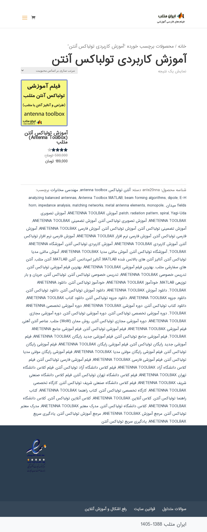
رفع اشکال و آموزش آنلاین (106, 509)
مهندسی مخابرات (64, 190)
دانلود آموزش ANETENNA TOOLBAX (137, 290)
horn (32, 205)
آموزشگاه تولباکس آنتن (148, 252)
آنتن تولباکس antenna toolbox (105, 190)
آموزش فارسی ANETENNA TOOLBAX (69, 229)
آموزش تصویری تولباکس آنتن (122, 221)
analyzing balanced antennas (52, 198)
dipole (173, 198)
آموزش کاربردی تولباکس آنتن (89, 244)
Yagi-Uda (178, 213)
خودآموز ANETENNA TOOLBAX (132, 283)
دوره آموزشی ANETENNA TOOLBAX (113, 306)
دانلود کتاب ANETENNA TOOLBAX (55, 298)
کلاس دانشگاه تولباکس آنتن (123, 406)
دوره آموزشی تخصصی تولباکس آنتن (138, 313)
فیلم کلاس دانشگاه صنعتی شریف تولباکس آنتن (98, 383)
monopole (155, 205)
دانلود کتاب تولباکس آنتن (165, 306)
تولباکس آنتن (55, 275)
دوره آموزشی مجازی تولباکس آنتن (119, 321)
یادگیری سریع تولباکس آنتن (124, 422)
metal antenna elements (125, 205)
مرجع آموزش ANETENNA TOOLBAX (132, 414)
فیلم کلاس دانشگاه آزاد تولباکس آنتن (86, 368)
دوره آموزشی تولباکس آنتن (85, 313)
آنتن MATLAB (64, 259)
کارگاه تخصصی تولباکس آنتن (123, 391)
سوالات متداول (174, 509)
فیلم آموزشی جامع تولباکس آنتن (141, 337)
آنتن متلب (43, 259)
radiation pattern (144, 213)
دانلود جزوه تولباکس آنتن (106, 298)
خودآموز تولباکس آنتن (87, 283)
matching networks (88, 205)
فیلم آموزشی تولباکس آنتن (104, 329)
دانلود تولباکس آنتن (42, 290)
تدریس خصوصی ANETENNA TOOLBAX (153, 275)
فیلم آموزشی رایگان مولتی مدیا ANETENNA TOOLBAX (118, 352)
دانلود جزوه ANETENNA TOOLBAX (157, 298)
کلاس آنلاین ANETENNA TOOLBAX (122, 398)
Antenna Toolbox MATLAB (101, 198)
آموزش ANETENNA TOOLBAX (92, 213)
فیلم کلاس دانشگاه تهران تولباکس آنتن (105, 375)
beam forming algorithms (145, 198)
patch (123, 213)
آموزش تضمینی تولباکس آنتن (162, 229)
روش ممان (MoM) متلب (70, 321)
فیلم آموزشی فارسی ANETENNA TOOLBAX (127, 360)
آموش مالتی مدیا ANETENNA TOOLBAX (94, 252)
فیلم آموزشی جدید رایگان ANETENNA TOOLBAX (73, 337)
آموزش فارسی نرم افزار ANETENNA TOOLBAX (114, 236)
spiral (164, 213)
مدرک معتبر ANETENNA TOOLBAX (69, 406)
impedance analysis (54, 205)
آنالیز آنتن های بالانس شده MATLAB (132, 259)
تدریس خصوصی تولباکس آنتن (93, 275)
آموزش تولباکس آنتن (119, 229)
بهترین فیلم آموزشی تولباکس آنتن (54, 267)
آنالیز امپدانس (88, 259)
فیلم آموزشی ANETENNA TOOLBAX (157, 329)
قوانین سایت (144, 509)
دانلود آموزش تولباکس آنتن (83, 290)
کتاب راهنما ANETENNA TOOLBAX (68, 391)
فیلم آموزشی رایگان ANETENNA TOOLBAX (93, 344)
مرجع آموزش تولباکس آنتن (79, 414)
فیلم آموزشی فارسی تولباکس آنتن (64, 360)
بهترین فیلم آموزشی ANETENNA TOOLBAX (118, 267)
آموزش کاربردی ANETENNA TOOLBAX (146, 244)
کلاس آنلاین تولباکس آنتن (69, 398)
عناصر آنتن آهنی (35, 321)
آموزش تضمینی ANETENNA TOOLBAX (64, 221)
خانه (182, 46)
